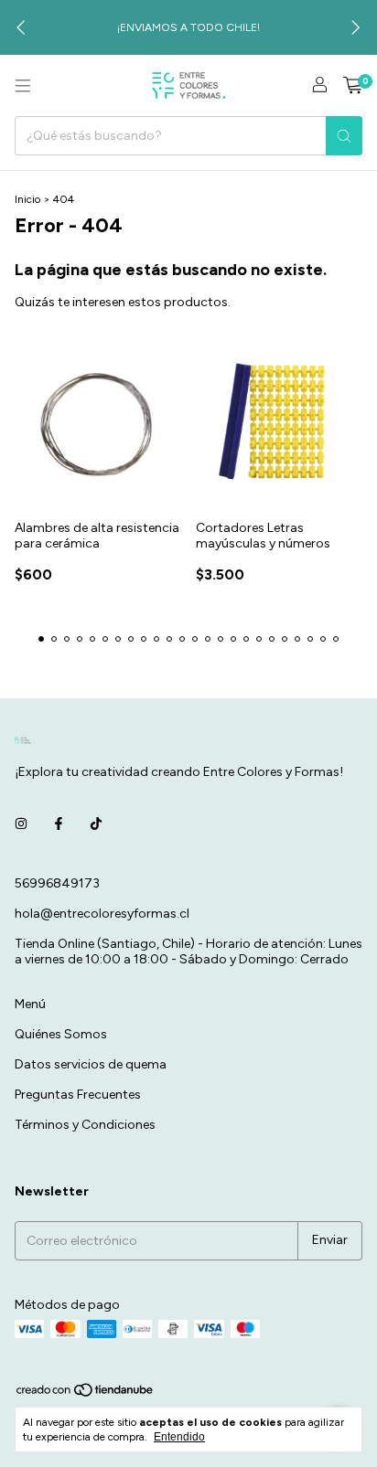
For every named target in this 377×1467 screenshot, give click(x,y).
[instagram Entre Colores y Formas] (21, 824)
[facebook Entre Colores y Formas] (58, 824)
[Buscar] (344, 135)
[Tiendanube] (85, 1393)
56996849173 (57, 883)
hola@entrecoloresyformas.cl (102, 913)
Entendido (179, 1436)
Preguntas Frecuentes (78, 1094)
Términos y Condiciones (85, 1124)
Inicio (27, 199)
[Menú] (23, 86)
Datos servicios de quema (91, 1064)
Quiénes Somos (61, 1034)
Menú (30, 1004)
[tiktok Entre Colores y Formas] (96, 824)
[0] (352, 86)
